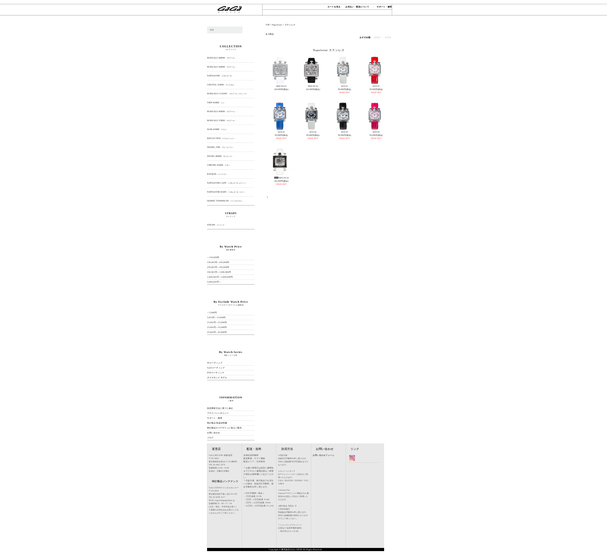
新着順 (388, 37)
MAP (234, 461)
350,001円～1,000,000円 (219, 272)
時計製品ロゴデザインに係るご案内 (224, 428)
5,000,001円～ (214, 282)
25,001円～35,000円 (217, 327)
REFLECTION (221, 138)
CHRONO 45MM (219, 165)
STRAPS (216, 225)
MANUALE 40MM (221, 111)
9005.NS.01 (284, 178)
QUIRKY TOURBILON (225, 201)
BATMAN (217, 174)
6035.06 (376, 132)
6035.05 (344, 132)
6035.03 (281, 132)
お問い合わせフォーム (323, 455)
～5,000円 (212, 312)
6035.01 (344, 86)
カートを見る (334, 7)
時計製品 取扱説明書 (217, 423)
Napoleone (277, 25)
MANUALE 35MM (221, 120)
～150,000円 (213, 257)
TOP (268, 25)
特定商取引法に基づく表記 (220, 408)
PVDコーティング (215, 372)
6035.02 (376, 86)
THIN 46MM (216, 102)
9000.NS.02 (313, 86)
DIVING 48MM (220, 156)
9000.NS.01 (281, 86)
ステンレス (290, 25)
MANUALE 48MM (221, 58)
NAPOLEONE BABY (226, 192)
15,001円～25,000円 (217, 322)
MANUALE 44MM (221, 67)
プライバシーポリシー (218, 413)
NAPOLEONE (220, 75)
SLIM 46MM (217, 129)
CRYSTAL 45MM (221, 84)
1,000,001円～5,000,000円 (220, 277)
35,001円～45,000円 (217, 332)
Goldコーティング (216, 368)
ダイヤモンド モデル (217, 377)
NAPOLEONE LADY (227, 183)
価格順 (377, 37)
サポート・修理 (384, 7)
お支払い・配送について (357, 7)
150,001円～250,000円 (218, 262)
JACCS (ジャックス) (289, 531)
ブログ (210, 437)
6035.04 (313, 132)
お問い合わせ (384, 2)
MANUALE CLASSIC (227, 93)
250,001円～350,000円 (218, 267)
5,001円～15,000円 (216, 317)
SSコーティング (214, 363)
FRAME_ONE (220, 147)
